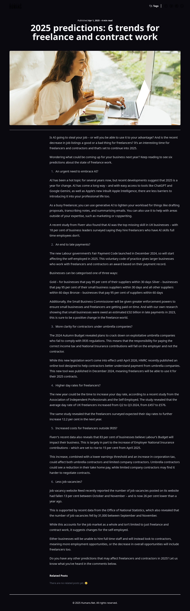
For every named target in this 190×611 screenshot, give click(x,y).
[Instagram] (176, 6)
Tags (156, 6)
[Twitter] (171, 6)
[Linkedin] (182, 6)
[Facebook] (166, 6)
